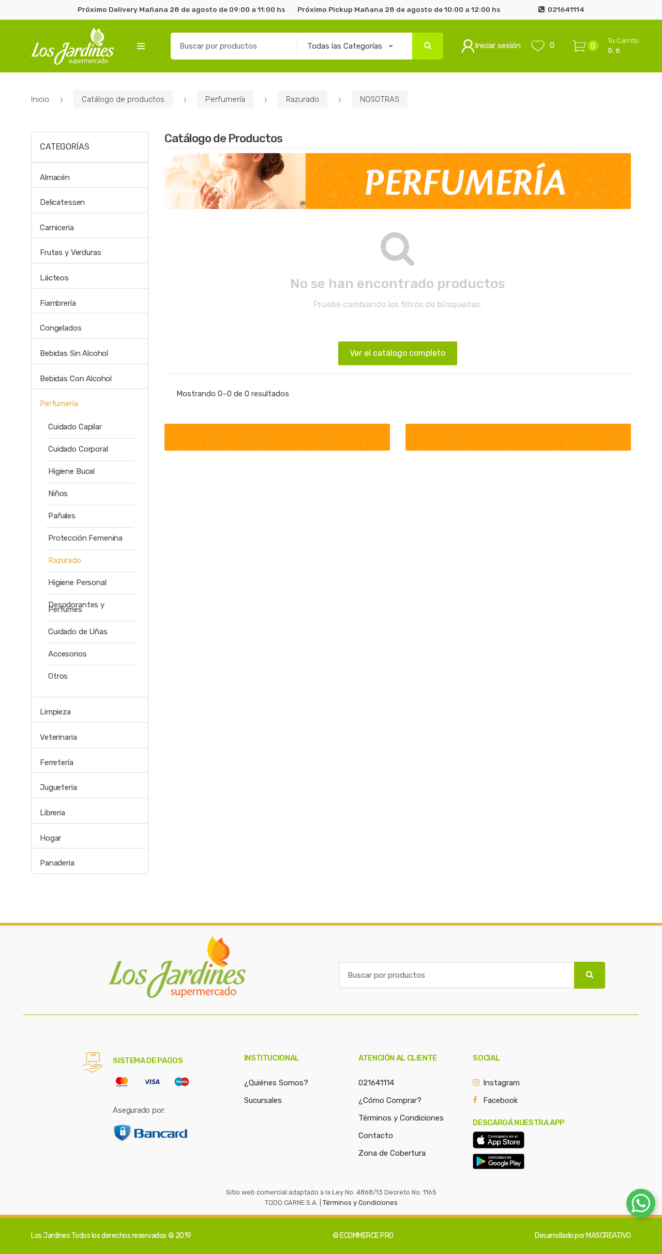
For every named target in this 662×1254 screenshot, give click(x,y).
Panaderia (57, 863)
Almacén (55, 177)
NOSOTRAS (379, 99)
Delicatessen (62, 202)
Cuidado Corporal (78, 449)
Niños (58, 493)
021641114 (376, 1082)
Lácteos (54, 277)
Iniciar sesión (498, 45)
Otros (58, 676)
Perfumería (225, 99)
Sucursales (263, 1100)
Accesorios (67, 654)
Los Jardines (50, 1235)
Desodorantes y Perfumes (76, 607)
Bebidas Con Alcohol (76, 378)
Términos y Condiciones (401, 1118)
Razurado (302, 99)
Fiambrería (58, 303)
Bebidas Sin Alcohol (74, 353)
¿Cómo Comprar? (390, 1100)
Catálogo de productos (123, 99)
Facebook (500, 1100)
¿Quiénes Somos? (276, 1082)
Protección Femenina (85, 538)
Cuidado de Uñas (78, 631)
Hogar (50, 838)
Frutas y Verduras (70, 252)
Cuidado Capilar (75, 426)
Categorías (64, 147)
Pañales (62, 515)
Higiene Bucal (71, 471)
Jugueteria (58, 787)
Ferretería (56, 762)
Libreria (52, 812)
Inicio (40, 99)
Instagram (501, 1082)
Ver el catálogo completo (397, 353)
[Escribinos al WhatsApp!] (640, 1205)
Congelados (61, 328)
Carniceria (57, 227)
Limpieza (55, 711)
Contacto (375, 1135)
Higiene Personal (77, 582)
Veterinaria (58, 737)
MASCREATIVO (608, 1235)
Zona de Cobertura (392, 1153)
